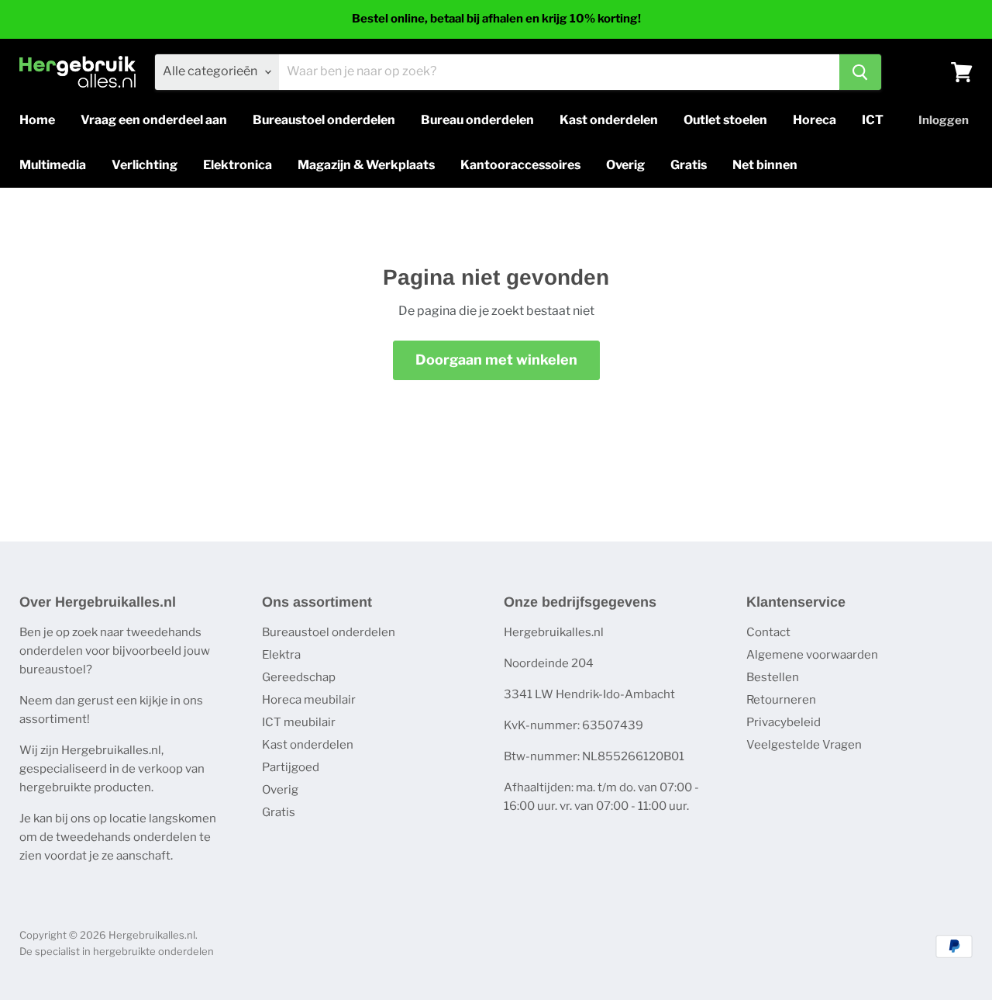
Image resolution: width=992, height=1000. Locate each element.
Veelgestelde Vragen (804, 745)
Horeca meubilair (309, 700)
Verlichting (144, 164)
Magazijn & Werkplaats (366, 164)
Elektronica (237, 164)
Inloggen (943, 120)
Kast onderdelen (609, 119)
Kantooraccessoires (520, 164)
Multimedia (52, 164)
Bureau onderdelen (477, 119)
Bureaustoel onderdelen (324, 119)
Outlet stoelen (725, 119)
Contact (768, 632)
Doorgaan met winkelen (496, 359)
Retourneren (781, 700)
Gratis (688, 164)
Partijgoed (290, 767)
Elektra (281, 655)
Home (37, 119)
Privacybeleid (783, 722)
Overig (625, 164)
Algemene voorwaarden (812, 655)
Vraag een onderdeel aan (154, 119)
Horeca (814, 119)
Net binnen (764, 164)
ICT (873, 119)
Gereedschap (299, 677)
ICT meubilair (299, 722)
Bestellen (772, 677)
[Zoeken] (860, 72)
